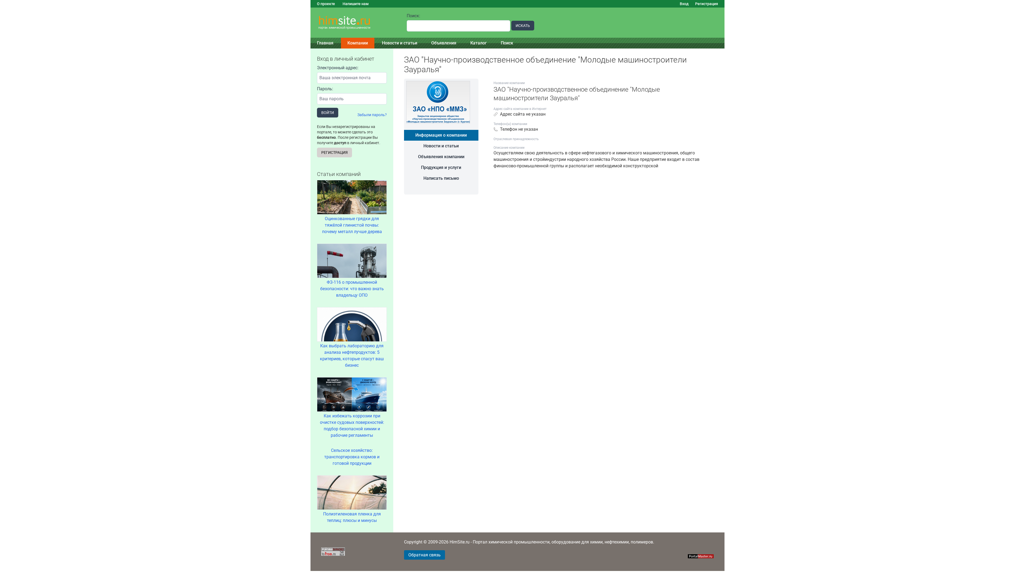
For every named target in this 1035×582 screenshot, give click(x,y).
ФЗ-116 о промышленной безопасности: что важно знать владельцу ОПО (352, 289)
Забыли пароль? (372, 115)
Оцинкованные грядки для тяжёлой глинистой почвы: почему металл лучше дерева (352, 225)
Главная (325, 43)
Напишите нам (356, 4)
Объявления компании (441, 156)
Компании (357, 43)
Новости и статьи (399, 43)
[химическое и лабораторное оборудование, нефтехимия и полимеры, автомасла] (355, 22)
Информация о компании (441, 135)
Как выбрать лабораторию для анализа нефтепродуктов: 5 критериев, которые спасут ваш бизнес (352, 355)
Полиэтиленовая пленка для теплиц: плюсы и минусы (352, 517)
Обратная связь (424, 554)
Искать (523, 25)
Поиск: (413, 15)
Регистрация (706, 4)
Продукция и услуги (441, 167)
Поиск (507, 43)
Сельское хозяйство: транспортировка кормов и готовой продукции (352, 457)
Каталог (478, 43)
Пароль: (325, 88)
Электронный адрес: (337, 67)
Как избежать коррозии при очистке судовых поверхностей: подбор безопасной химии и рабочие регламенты (352, 425)
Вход (684, 4)
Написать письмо (441, 178)
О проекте (326, 4)
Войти (327, 112)
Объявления (443, 43)
